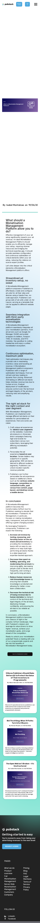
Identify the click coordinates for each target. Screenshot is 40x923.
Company (8, 895)
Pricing (26, 868)
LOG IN (27, 4)
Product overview (8, 872)
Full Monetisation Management (10, 879)
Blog (25, 871)
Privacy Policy (26, 888)
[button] (36, 4)
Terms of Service (27, 883)
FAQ (25, 873)
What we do (9, 868)
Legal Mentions (27, 877)
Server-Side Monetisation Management (10, 886)
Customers (9, 892)
